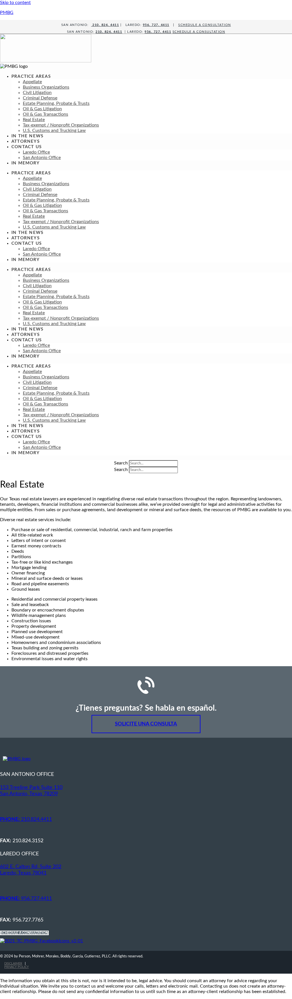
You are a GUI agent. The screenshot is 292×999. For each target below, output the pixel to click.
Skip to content (15, 2)
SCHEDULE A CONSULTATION (204, 24)
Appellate (32, 81)
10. (101, 31)
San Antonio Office (42, 157)
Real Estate (34, 119)
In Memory (25, 163)
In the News (27, 136)
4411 (117, 31)
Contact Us (26, 147)
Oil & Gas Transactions (45, 114)
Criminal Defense (40, 98)
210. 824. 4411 (105, 24)
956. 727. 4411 (156, 24)
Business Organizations (46, 87)
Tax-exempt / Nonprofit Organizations (61, 125)
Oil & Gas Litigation (42, 109)
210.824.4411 (26, 819)
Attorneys (25, 141)
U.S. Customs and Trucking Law (54, 130)
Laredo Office (36, 152)
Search (121, 463)
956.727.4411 (26, 898)
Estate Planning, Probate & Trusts (56, 103)
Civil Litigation (37, 92)
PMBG (6, 12)
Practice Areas (31, 76)
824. (107, 31)
